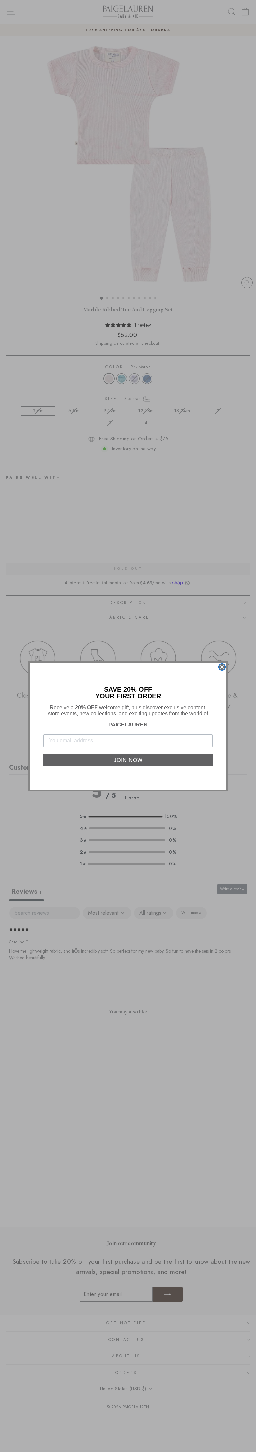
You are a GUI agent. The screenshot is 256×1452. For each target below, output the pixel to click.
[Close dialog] (222, 667)
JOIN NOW (128, 760)
